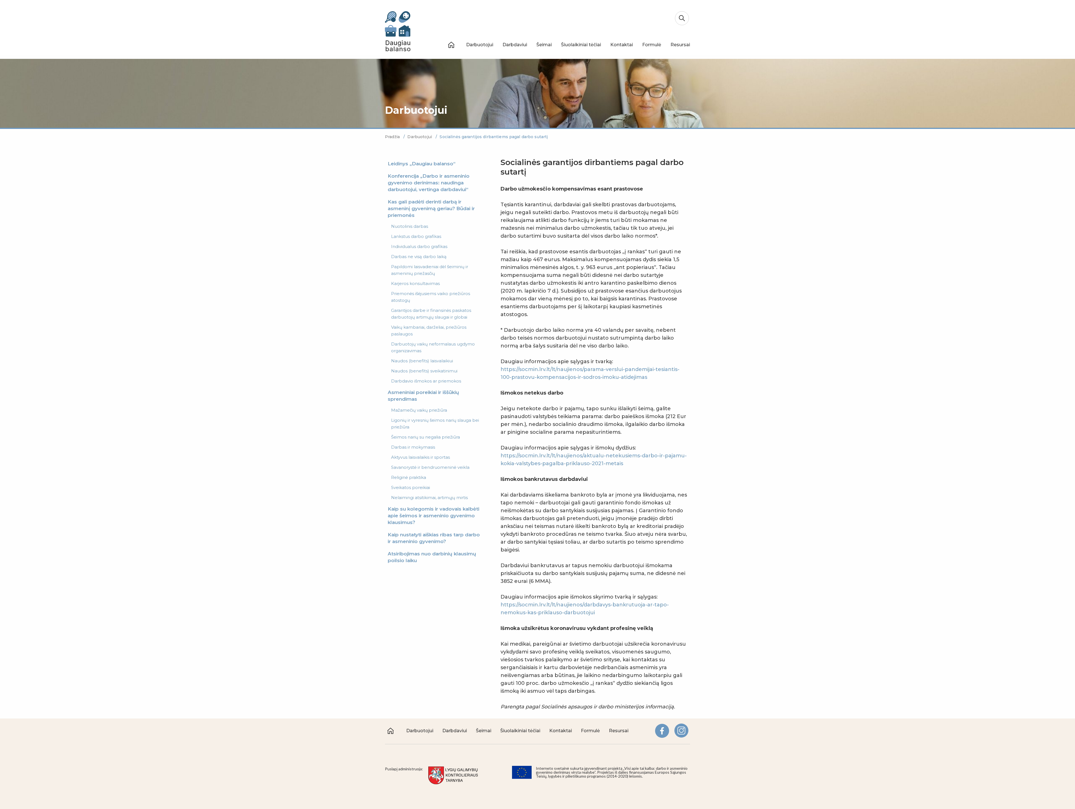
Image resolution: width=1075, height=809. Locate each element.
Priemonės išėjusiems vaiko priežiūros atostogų (430, 297)
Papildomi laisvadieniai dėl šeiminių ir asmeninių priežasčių (429, 270)
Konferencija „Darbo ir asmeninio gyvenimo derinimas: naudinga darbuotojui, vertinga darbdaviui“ (428, 182)
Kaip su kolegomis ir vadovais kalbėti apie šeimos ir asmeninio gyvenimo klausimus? (433, 515)
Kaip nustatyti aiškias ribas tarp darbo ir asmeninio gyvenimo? (434, 538)
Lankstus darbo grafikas (416, 236)
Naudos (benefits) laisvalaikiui (422, 360)
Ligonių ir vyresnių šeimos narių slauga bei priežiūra (435, 424)
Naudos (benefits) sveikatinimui (424, 371)
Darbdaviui (515, 44)
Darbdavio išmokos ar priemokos (426, 381)
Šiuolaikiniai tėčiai (581, 44)
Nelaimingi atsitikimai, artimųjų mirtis (429, 497)
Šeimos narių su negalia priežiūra (425, 437)
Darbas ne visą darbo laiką (419, 256)
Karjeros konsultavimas (415, 283)
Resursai (680, 44)
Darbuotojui (479, 44)
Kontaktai (621, 44)
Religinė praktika (408, 477)
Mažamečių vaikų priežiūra (419, 410)
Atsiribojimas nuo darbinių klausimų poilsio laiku (432, 557)
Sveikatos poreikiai (410, 487)
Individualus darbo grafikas (419, 246)
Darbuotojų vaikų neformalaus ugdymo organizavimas (433, 347)
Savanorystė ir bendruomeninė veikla (430, 467)
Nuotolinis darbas (409, 226)
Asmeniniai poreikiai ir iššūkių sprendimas (423, 396)
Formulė (651, 44)
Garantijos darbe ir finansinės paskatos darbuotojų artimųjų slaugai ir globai (431, 314)
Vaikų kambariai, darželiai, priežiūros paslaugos (428, 330)
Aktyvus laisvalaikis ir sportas (420, 457)
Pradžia (393, 136)
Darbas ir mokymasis (413, 447)
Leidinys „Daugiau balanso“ (421, 163)
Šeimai (544, 44)
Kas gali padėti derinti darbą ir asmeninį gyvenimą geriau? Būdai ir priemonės (431, 208)
